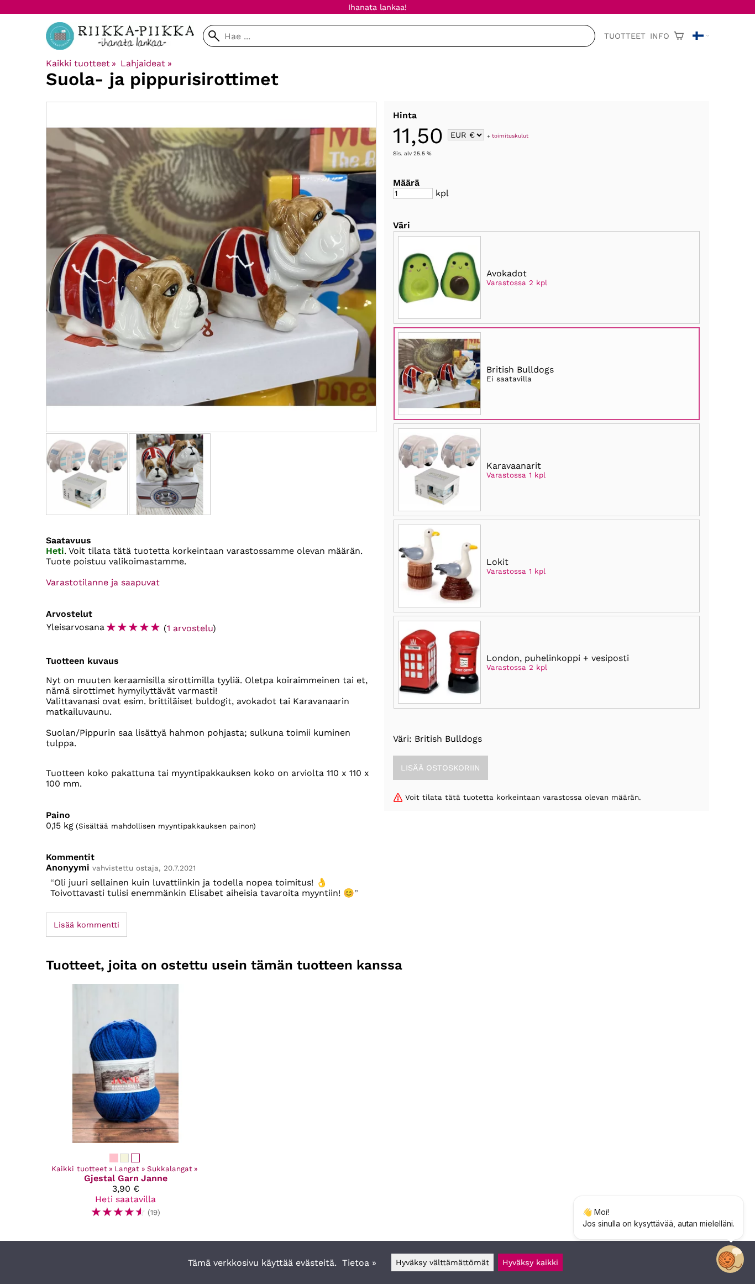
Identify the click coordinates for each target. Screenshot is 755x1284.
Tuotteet (625, 36)
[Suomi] (701, 36)
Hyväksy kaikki (530, 1262)
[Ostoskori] (679, 36)
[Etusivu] (124, 46)
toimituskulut (510, 136)
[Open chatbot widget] (730, 1259)
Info (659, 36)
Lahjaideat (145, 63)
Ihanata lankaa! (377, 7)
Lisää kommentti (86, 924)
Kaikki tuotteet (81, 63)
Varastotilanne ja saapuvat (103, 582)
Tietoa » (359, 1262)
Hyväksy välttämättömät (442, 1262)
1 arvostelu (190, 628)
